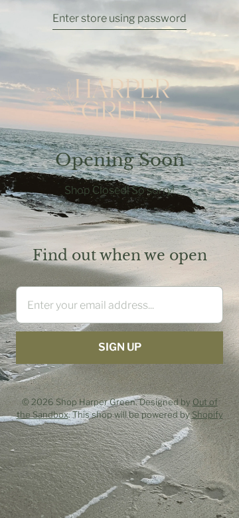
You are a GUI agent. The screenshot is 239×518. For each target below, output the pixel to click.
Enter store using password (119, 18)
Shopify (207, 414)
